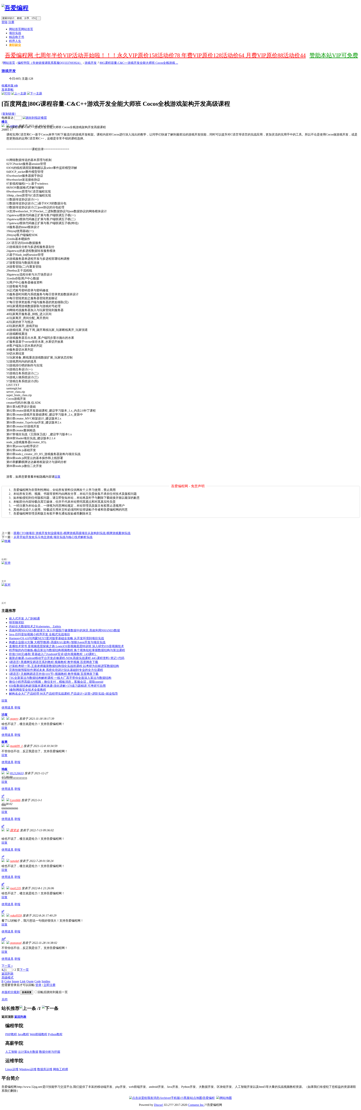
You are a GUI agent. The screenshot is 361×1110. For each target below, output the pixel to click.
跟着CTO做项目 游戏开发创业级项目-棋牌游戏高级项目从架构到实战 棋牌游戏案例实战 (72, 533)
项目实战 (15, 33)
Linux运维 (11, 1069)
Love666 (15, 800)
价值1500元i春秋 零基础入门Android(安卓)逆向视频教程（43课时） (53, 654)
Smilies (46, 981)
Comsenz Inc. (196, 1104)
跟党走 (14, 830)
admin (14, 125)
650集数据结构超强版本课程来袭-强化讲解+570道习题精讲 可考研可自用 (57, 685)
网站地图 (226, 1097)
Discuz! (158, 1104)
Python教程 (55, 1034)
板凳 (5, 741)
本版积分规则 (11, 992)
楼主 (5, 121)
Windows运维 (27, 1069)
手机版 (175, 1097)
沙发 (5, 714)
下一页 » (7, 965)
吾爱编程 (209, 1097)
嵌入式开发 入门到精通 (24, 618)
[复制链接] (8, 113)
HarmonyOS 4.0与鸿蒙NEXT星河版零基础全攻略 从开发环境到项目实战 (56, 638)
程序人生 (15, 41)
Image (15, 981)
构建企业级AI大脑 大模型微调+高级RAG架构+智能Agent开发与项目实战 (57, 642)
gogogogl (15, 942)
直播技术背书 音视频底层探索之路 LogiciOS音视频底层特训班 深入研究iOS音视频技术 (66, 646)
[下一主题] (34, 93)
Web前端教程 (38, 1034)
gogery (14, 718)
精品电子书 (16, 37)
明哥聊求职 (16, 622)
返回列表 (8, 973)
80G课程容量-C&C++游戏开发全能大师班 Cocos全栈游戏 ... (139, 62)
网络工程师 (60, 1069)
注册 (11, 22)
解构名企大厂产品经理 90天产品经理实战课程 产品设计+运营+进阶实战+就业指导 (63, 693)
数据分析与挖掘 (49, 1051)
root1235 (15, 888)
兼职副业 (15, 44)
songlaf (14, 861)
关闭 (5, 999)
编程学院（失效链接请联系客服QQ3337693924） (49, 62)
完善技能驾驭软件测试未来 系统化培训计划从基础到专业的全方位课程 (56, 669)
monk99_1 (16, 746)
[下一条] (50, 1008)
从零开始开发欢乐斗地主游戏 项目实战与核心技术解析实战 (53, 537)
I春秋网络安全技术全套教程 (27, 689)
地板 (5, 769)
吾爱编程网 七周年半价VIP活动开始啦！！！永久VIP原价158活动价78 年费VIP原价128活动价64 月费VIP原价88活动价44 (155, 55)
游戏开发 (91, 62)
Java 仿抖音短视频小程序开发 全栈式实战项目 (39, 634)
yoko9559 (16, 915)
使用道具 (8, 707)
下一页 (24, 969)
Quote (30, 981)
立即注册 (49, 985)
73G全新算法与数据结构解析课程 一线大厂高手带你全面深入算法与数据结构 (60, 677)
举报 (17, 707)
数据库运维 (44, 1069)
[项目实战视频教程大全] (15, 8)
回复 (58, 476)
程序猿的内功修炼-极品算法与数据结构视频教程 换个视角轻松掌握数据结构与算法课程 (67, 650)
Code (37, 981)
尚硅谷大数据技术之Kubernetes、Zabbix (35, 626)
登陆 (5, 22)
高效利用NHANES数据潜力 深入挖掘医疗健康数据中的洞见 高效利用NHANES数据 (64, 630)
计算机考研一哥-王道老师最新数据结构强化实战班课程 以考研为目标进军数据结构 (64, 666)
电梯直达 (8, 117)
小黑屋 (185, 1097)
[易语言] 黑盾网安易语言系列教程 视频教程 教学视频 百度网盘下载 (53, 662)
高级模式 (8, 977)
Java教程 (23, 1034)
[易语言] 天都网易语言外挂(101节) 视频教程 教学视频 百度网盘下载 (54, 673)
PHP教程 (11, 1034)
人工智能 (11, 1051)
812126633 (17, 773)
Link (23, 981)
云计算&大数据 (28, 1051)
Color (7, 981)
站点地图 (196, 1097)
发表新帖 (8, 89)
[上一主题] (18, 93)
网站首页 (21, 29)
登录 (38, 985)
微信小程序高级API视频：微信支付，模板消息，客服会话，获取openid (56, 681)
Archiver (165, 1097)
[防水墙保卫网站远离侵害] (217, 1097)
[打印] (6, 93)
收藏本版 (10, 85)
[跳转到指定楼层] (35, 117)
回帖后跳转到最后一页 (53, 992)
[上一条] (28, 1008)
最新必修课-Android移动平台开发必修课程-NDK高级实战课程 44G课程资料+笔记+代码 (66, 658)
